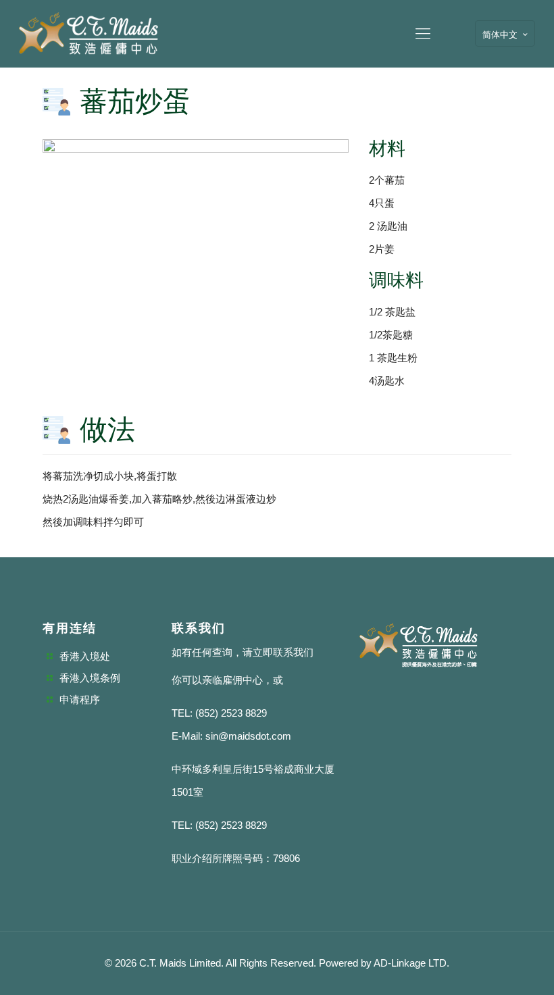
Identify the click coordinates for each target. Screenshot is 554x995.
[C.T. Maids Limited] (88, 34)
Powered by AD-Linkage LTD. (384, 963)
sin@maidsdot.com (248, 736)
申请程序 (79, 699)
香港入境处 (84, 656)
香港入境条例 (89, 678)
